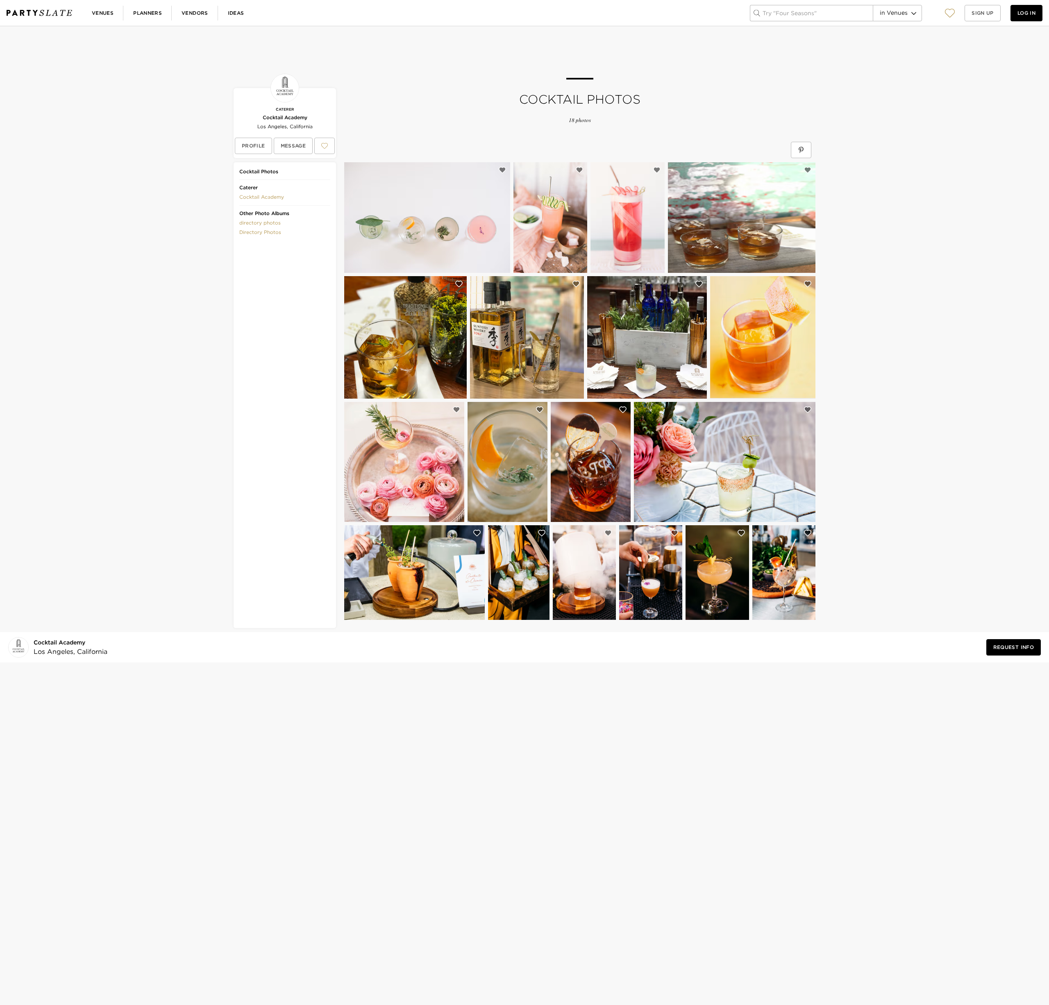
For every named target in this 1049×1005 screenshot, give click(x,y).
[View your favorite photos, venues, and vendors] (950, 13)
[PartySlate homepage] (39, 13)
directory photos (260, 223)
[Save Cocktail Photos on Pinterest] (801, 150)
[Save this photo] (502, 170)
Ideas (236, 13)
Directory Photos (260, 232)
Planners (147, 13)
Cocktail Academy (285, 117)
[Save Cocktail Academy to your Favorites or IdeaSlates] (324, 146)
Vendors (195, 13)
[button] (950, 13)
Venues (103, 13)
